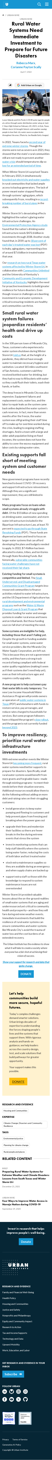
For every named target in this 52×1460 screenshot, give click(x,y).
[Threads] (18, 1393)
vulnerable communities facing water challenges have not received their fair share (22, 563)
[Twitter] (18, 1400)
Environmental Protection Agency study (25, 225)
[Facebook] (4, 1400)
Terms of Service (19, 1439)
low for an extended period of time (21, 165)
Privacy (5, 1439)
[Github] (25, 1400)
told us (17, 355)
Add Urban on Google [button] (31, 85)
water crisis (8, 161)
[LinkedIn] (4, 1393)
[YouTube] (11, 1400)
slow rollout (41, 719)
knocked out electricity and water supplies (26, 179)
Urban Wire (26, 19)
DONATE (26, 974)
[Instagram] (25, 1393)
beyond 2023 (9, 727)
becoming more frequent (27, 763)
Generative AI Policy (11, 1445)
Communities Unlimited (36, 270)
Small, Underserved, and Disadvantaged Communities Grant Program (22, 581)
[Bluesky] (11, 1393)
